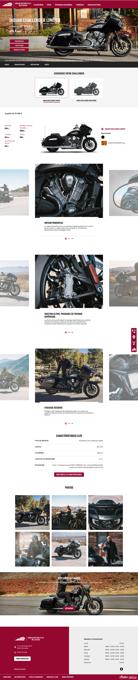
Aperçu (7, 64)
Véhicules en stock (94, 4)
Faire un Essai (19, 45)
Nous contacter (22, 658)
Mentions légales (20, 669)
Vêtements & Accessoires (63, 4)
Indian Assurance (68, 677)
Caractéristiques (20, 64)
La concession (38, 4)
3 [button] (72, 238)
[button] (9, 201)
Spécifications (35, 64)
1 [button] (66, 238)
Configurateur (19, 41)
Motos (49, 4)
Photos (47, 64)
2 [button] (69, 238)
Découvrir (69, 608)
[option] (69, 200)
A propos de (80, 4)
